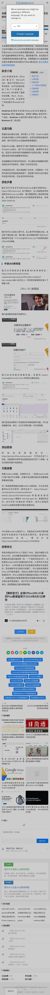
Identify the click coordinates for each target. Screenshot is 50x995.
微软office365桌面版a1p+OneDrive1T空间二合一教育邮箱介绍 (13, 761)
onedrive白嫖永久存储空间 (25, 689)
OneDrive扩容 (16, 681)
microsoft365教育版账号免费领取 (24, 672)
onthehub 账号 (39, 920)
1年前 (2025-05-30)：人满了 (17, 940)
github (20, 920)
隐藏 (41, 72)
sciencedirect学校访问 (25, 909)
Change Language (25, 34)
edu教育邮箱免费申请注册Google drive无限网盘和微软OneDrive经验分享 (13, 785)
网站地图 (32, 987)
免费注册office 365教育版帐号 (24, 693)
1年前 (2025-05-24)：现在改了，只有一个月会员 (18, 963)
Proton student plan (9, 920)
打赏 (31, 632)
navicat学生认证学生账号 (41, 909)
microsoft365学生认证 (33, 660)
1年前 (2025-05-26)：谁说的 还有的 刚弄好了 (17, 955)
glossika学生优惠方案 (9, 913)
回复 (26, 851)
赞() (20, 632)
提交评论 (42, 841)
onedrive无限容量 (31, 681)
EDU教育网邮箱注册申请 (25, 3)
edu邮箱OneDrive (14, 660)
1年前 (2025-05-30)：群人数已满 (17, 932)
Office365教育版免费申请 (17, 677)
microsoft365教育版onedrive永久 (24, 664)
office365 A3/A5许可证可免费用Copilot (9, 909)
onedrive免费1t (36, 677)
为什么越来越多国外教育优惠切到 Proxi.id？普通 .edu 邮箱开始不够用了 (13, 809)
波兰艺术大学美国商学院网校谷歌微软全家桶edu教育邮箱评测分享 (12, 708)
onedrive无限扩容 (16, 685)
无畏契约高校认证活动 (25, 913)
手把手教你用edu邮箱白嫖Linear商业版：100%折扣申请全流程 (37, 809)
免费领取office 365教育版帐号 (16, 698)
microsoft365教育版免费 (25, 668)
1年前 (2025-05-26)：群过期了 (17, 947)
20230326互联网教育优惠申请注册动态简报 (37, 707)
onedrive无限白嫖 (33, 685)
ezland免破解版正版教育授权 (41, 917)
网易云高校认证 (39, 913)
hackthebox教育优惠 (25, 917)
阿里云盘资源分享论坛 (9, 917)
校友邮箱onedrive (37, 698)
